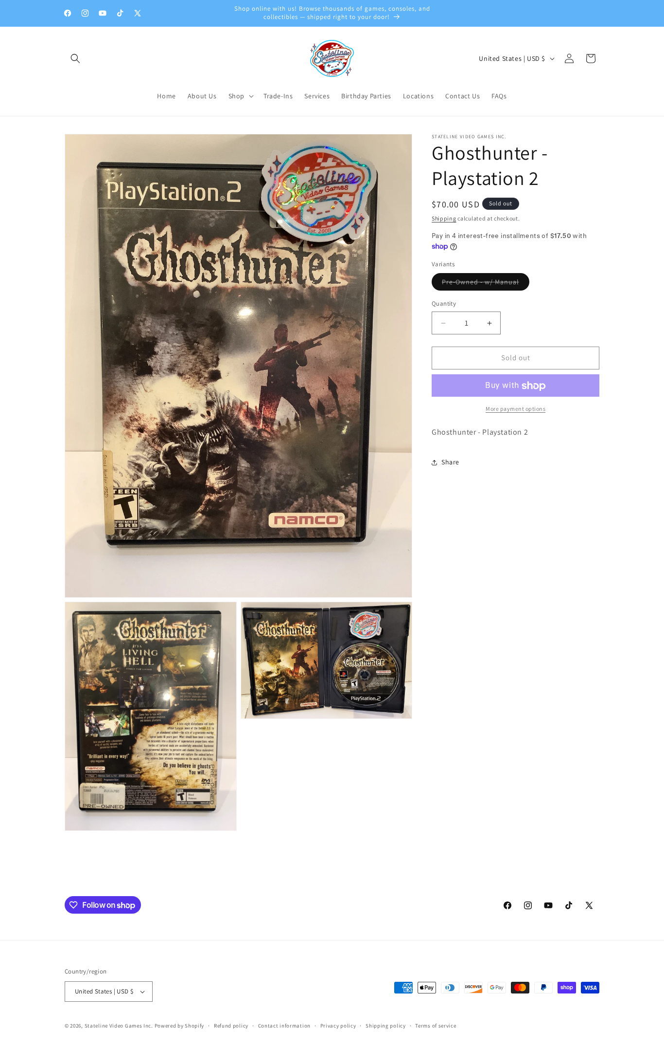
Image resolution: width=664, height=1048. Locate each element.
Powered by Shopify (180, 1025)
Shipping (444, 218)
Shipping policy (386, 1025)
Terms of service (435, 1025)
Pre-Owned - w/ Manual (485, 284)
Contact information (284, 1025)
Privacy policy (338, 1025)
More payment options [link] (515, 409)
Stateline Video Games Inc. (119, 1025)
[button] (75, 58)
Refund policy (231, 1025)
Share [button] (450, 462)
